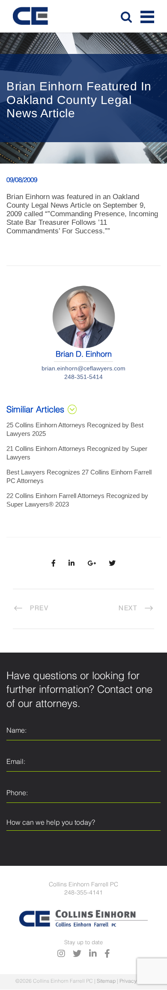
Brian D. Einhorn (84, 354)
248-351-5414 (83, 376)
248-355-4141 (83, 893)
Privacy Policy (135, 981)
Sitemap (106, 981)
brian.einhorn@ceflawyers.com (83, 368)
